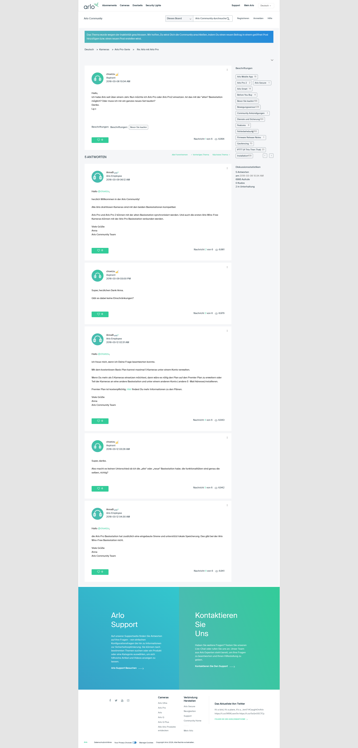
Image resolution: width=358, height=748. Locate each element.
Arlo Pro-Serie (122, 49)
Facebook (110, 700)
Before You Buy (244, 95)
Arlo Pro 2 (242, 83)
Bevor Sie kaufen (138, 127)
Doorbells (138, 5)
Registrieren (243, 18)
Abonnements (109, 5)
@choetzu (103, 191)
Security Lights (153, 5)
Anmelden (258, 18)
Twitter (116, 700)
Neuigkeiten (190, 711)
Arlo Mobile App (245, 77)
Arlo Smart (242, 89)
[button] (227, 70)
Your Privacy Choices (123, 743)
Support (236, 5)
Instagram (128, 700)
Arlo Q (161, 717)
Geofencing (243, 144)
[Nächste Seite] (271, 156)
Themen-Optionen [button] (271, 61)
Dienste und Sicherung (248, 119)
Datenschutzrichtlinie (103, 742)
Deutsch (89, 49)
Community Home (192, 721)
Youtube (122, 700)
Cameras (124, 5)
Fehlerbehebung (245, 131)
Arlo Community (93, 18)
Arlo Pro (162, 708)
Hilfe (270, 18)
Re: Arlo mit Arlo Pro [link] (148, 49)
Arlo (160, 713)
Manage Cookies (146, 743)
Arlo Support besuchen (124, 668)
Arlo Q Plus (163, 722)
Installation (242, 156)
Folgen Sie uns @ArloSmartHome (230, 719)
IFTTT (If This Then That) (249, 150)
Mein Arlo (249, 5)
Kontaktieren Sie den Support (211, 666)
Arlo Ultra (162, 703)
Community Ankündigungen (251, 113)
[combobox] (213, 18)
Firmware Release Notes (249, 137)
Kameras (104, 49)
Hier (129, 389)
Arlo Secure (260, 83)
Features (241, 125)
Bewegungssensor (246, 107)
